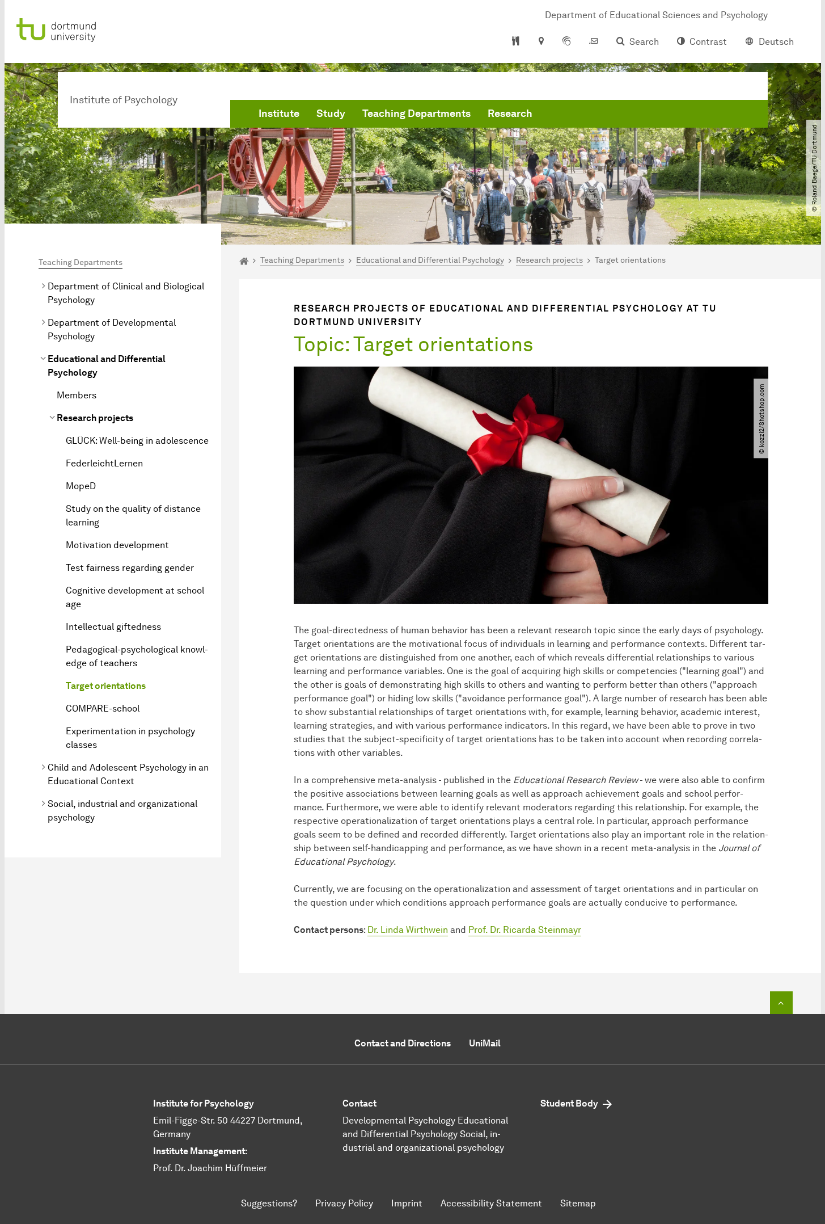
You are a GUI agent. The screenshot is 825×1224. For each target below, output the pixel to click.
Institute (279, 113)
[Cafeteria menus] (515, 42)
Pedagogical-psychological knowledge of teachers (137, 656)
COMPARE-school (102, 708)
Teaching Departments (416, 113)
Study (330, 113)
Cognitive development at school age (135, 597)
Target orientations (106, 685)
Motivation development (117, 545)
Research (510, 113)
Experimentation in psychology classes (130, 738)
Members (76, 395)
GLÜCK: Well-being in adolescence (137, 440)
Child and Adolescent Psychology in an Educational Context (128, 774)
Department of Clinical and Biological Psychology (126, 293)
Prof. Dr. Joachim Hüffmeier (210, 1168)
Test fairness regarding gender (130, 567)
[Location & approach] (540, 42)
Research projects (95, 418)
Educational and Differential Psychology (107, 366)
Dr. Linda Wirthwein (407, 929)
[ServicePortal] (566, 42)
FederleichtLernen (104, 463)
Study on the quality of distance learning (133, 515)
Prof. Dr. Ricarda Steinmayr (524, 929)
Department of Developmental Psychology (112, 329)
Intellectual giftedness (113, 626)
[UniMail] (593, 42)
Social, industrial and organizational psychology (122, 810)
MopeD (81, 486)
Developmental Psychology (398, 1120)
